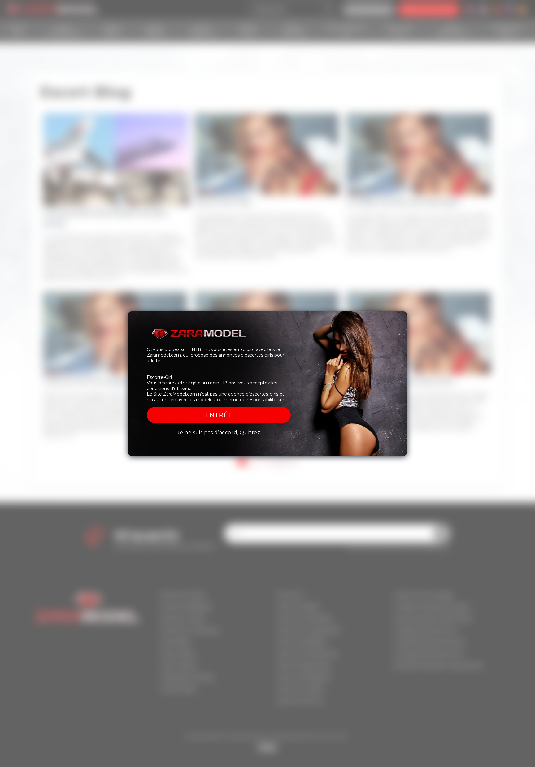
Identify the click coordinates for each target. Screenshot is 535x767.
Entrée (219, 415)
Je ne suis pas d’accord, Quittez (218, 433)
